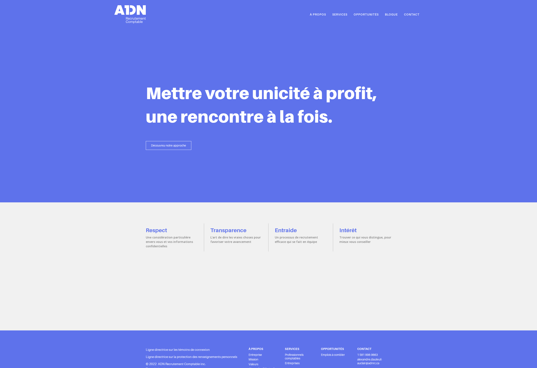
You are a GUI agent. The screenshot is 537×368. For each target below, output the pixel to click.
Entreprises (292, 363)
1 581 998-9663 (367, 354)
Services (339, 14)
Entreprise (255, 354)
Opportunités (366, 14)
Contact (412, 14)
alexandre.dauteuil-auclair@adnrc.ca (369, 361)
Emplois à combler (333, 354)
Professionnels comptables (294, 356)
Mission (253, 359)
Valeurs (253, 364)
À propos (318, 14)
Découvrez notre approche (168, 145)
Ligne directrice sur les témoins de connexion (178, 349)
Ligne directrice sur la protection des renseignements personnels (191, 357)
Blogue (391, 14)
